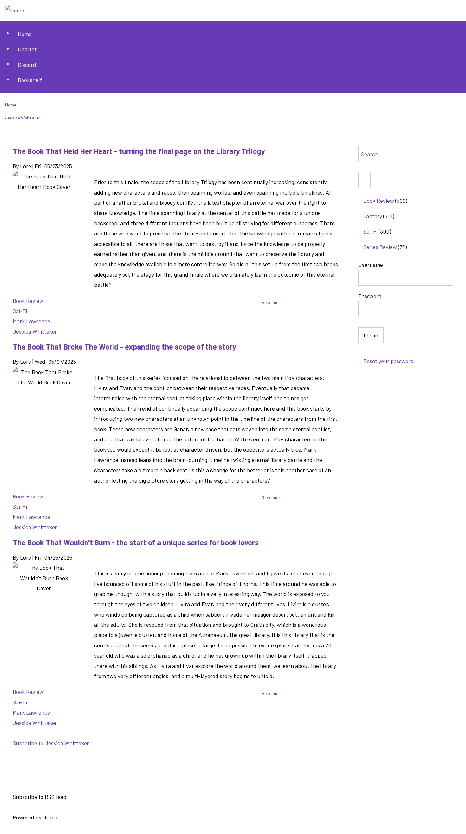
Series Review (380, 246)
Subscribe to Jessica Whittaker (51, 743)
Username (370, 264)
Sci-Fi (20, 310)
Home (10, 104)
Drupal (50, 817)
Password (370, 295)
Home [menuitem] (25, 33)
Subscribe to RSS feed (40, 796)
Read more (272, 302)
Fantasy (372, 216)
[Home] (14, 10)
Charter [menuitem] (27, 49)
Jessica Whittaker (35, 331)
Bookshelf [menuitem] (30, 79)
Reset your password (388, 360)
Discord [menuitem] (27, 64)
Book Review (28, 300)
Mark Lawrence (31, 321)
